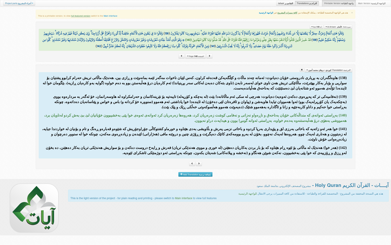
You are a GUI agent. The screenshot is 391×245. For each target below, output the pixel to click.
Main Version (372, 3)
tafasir (285, 3)
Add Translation (196, 174)
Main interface (110, 15)
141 (213, 46)
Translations (307, 3)
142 (99, 46)
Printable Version (339, 3)
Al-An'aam (339, 26)
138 (167, 33)
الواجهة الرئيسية (266, 12)
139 (314, 39)
